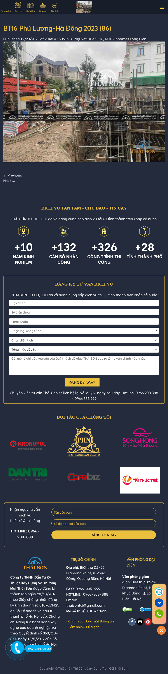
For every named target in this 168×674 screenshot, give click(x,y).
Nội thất (55, 10)
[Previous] (9, 446)
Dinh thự (30, 10)
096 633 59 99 (39, 648)
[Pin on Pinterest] (148, 621)
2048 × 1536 (55, 38)
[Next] (159, 446)
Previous (12, 174)
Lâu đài (42, 10)
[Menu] (162, 8)
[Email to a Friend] (140, 621)
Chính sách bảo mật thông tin (91, 621)
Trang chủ (6, 10)
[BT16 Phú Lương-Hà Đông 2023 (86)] (84, 101)
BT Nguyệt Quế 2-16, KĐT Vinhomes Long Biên (108, 38)
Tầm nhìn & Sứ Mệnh (83, 626)
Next (9, 180)
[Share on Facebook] (132, 621)
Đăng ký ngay (82, 382)
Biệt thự (18, 10)
